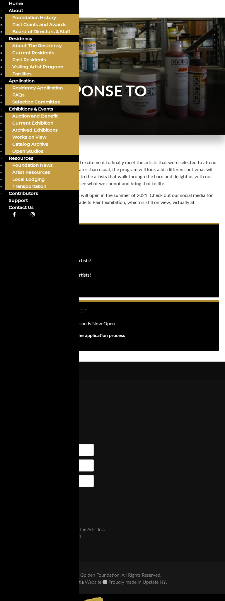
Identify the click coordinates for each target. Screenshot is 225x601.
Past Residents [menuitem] (29, 59)
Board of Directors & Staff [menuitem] (41, 31)
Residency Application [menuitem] (37, 88)
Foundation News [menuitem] (32, 165)
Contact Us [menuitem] (21, 207)
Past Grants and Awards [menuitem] (39, 24)
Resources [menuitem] (21, 158)
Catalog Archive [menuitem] (30, 144)
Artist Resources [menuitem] (31, 172)
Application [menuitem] (22, 81)
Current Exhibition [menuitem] (32, 123)
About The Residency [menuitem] (37, 45)
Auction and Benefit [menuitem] (35, 116)
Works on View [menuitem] (29, 137)
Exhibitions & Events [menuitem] (31, 109)
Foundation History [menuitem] (34, 17)
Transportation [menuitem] (29, 186)
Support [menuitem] (18, 200)
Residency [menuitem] (20, 38)
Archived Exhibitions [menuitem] (35, 130)
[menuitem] (14, 214)
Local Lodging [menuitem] (28, 179)
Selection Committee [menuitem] (36, 102)
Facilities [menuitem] (22, 73)
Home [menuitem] (16, 3)
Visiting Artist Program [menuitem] (37, 66)
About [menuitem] (16, 10)
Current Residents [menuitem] (33, 52)
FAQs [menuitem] (18, 95)
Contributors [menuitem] (23, 193)
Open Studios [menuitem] (27, 151)
